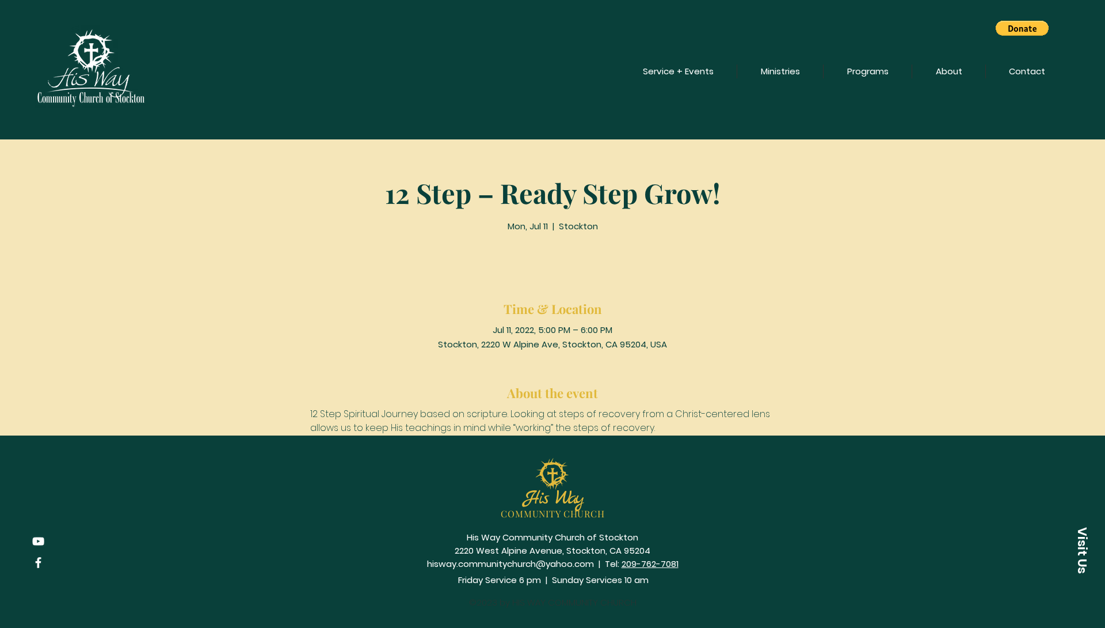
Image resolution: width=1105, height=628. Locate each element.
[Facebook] (38, 562)
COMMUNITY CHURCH (553, 514)
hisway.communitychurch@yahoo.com (510, 564)
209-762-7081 (650, 564)
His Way (553, 499)
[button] (1022, 28)
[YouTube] (38, 541)
